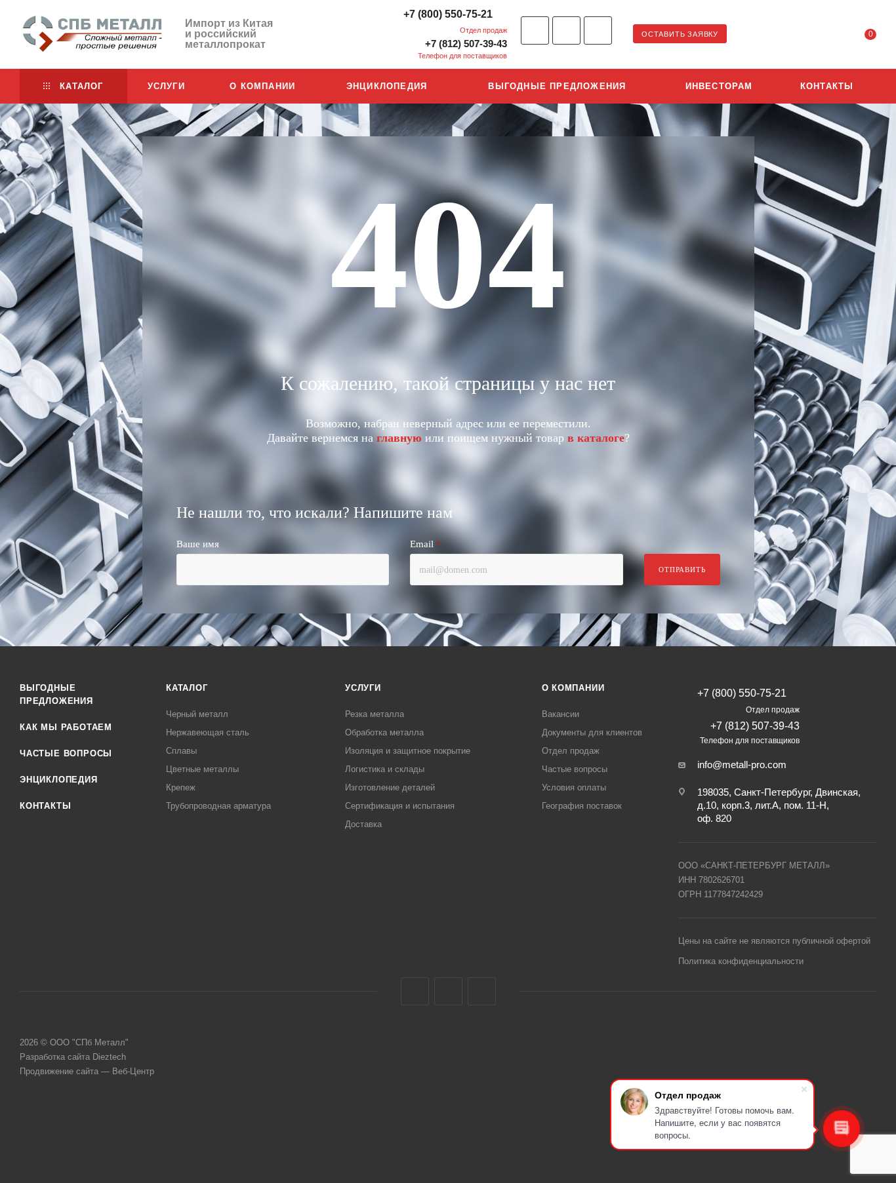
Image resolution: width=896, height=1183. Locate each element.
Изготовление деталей (390, 787)
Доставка (363, 824)
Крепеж (180, 787)
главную (399, 437)
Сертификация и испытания (400, 806)
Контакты (45, 806)
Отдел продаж (571, 751)
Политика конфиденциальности (741, 961)
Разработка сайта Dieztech (73, 1057)
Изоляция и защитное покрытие (407, 751)
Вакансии (560, 714)
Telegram (566, 30)
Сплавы (181, 751)
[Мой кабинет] (817, 36)
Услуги (363, 688)
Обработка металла (384, 732)
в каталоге (595, 437)
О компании (573, 688)
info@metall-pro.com (741, 764)
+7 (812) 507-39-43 (466, 43)
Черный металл (197, 714)
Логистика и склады (384, 769)
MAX (482, 991)
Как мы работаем (66, 727)
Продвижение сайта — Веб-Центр (87, 1071)
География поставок (582, 806)
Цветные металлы (202, 769)
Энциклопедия (59, 780)
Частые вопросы (66, 753)
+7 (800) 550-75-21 (448, 14)
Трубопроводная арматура (218, 806)
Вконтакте (535, 30)
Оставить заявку (679, 34)
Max (598, 30)
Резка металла (374, 714)
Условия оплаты (574, 787)
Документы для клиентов (592, 732)
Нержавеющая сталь (207, 732)
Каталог (187, 688)
